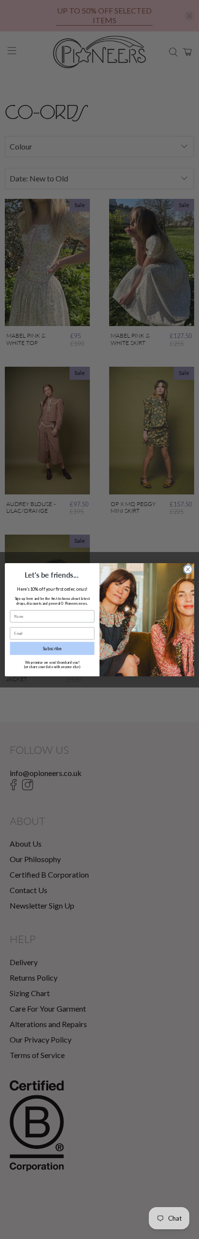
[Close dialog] (188, 569)
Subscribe (52, 648)
